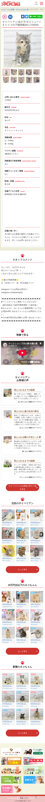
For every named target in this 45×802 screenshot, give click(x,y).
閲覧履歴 (36, 4)
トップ (3, 9)
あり (6, 164)
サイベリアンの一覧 (22, 9)
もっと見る (22, 569)
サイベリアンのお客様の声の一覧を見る (22, 487)
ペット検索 (10, 9)
